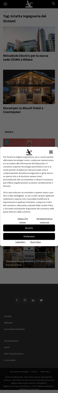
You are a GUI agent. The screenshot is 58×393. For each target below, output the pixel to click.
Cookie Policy (20, 242)
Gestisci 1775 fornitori (23, 220)
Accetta (29, 228)
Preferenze (29, 236)
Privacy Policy (35, 242)
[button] (50, 152)
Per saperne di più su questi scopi (45, 220)
